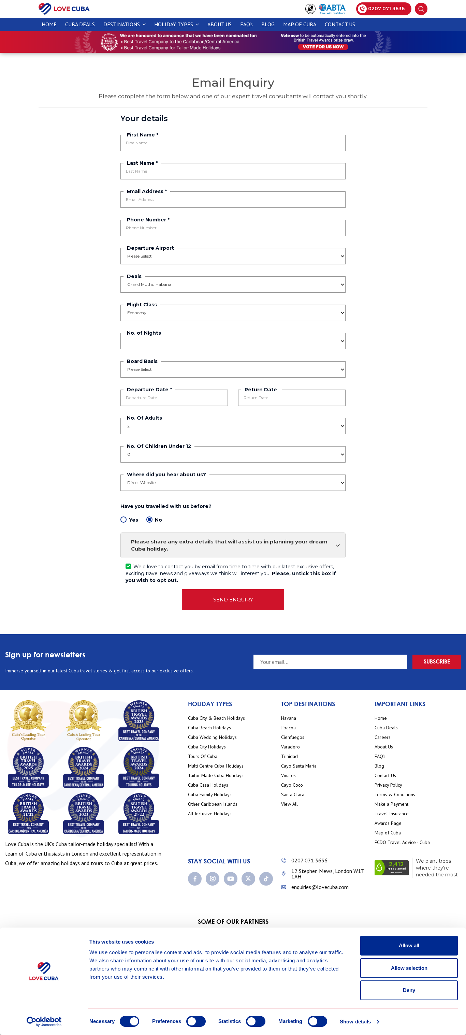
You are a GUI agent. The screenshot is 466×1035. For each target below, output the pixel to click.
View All (289, 804)
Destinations (122, 24)
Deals (134, 276)
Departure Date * (149, 390)
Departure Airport (150, 248)
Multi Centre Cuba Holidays (216, 766)
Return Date (261, 390)
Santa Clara (292, 795)
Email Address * (147, 191)
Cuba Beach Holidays (209, 728)
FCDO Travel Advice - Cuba (402, 842)
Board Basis (142, 361)
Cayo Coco (292, 785)
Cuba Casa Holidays (208, 785)
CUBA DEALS (80, 24)
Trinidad (289, 756)
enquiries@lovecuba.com (320, 887)
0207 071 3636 (309, 860)
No (158, 520)
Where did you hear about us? (166, 474)
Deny (409, 990)
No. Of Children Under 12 (159, 446)
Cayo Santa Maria (299, 766)
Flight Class (142, 305)
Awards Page (388, 823)
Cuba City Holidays (207, 747)
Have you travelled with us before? (166, 506)
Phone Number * (148, 220)
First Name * (142, 135)
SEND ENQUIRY (233, 600)
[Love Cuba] (64, 8)
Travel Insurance (392, 814)
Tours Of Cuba (202, 756)
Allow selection (409, 968)
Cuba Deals (386, 728)
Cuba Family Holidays (210, 795)
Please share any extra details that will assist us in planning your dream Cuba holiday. (229, 545)
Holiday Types (174, 24)
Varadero (290, 747)
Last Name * (142, 163)
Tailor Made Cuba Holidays (216, 775)
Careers (383, 737)
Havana (288, 718)
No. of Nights (144, 333)
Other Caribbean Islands (212, 804)
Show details (355, 1021)
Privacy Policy (388, 785)
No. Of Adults (145, 418)
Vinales (288, 775)
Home (49, 24)
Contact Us (340, 24)
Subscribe (437, 661)
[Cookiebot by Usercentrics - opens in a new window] (44, 1022)
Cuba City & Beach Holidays (216, 718)
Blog (268, 24)
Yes (133, 520)
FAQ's (246, 24)
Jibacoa (288, 728)
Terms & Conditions (395, 795)
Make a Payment (391, 804)
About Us (219, 24)
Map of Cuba (299, 24)
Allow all (409, 945)
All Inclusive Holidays (210, 814)
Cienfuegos (292, 737)
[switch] (196, 1021)
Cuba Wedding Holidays (212, 737)
